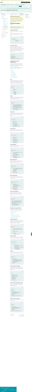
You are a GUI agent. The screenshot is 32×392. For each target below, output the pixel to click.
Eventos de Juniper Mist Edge (14, 77)
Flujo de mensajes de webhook (5, 20)
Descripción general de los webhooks (5, 18)
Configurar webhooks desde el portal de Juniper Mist (5, 27)
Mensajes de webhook (5, 26)
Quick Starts (12, 4)
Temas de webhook (5, 24)
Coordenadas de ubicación (14, 211)
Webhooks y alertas (5, 25)
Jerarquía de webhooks (5, 23)
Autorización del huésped (13, 76)
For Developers (23, 4)
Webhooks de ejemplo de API (15, 64)
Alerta (11, 69)
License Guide (8, 4)
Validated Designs (17, 4)
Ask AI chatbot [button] (7, 0)
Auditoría (12, 70)
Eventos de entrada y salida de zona (15, 217)
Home (1, 8)
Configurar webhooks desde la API (5, 29)
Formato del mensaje (27, 15)
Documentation (3, 4)
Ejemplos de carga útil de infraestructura (27, 16)
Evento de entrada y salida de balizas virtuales (16, 216)
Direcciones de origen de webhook (5, 22)
